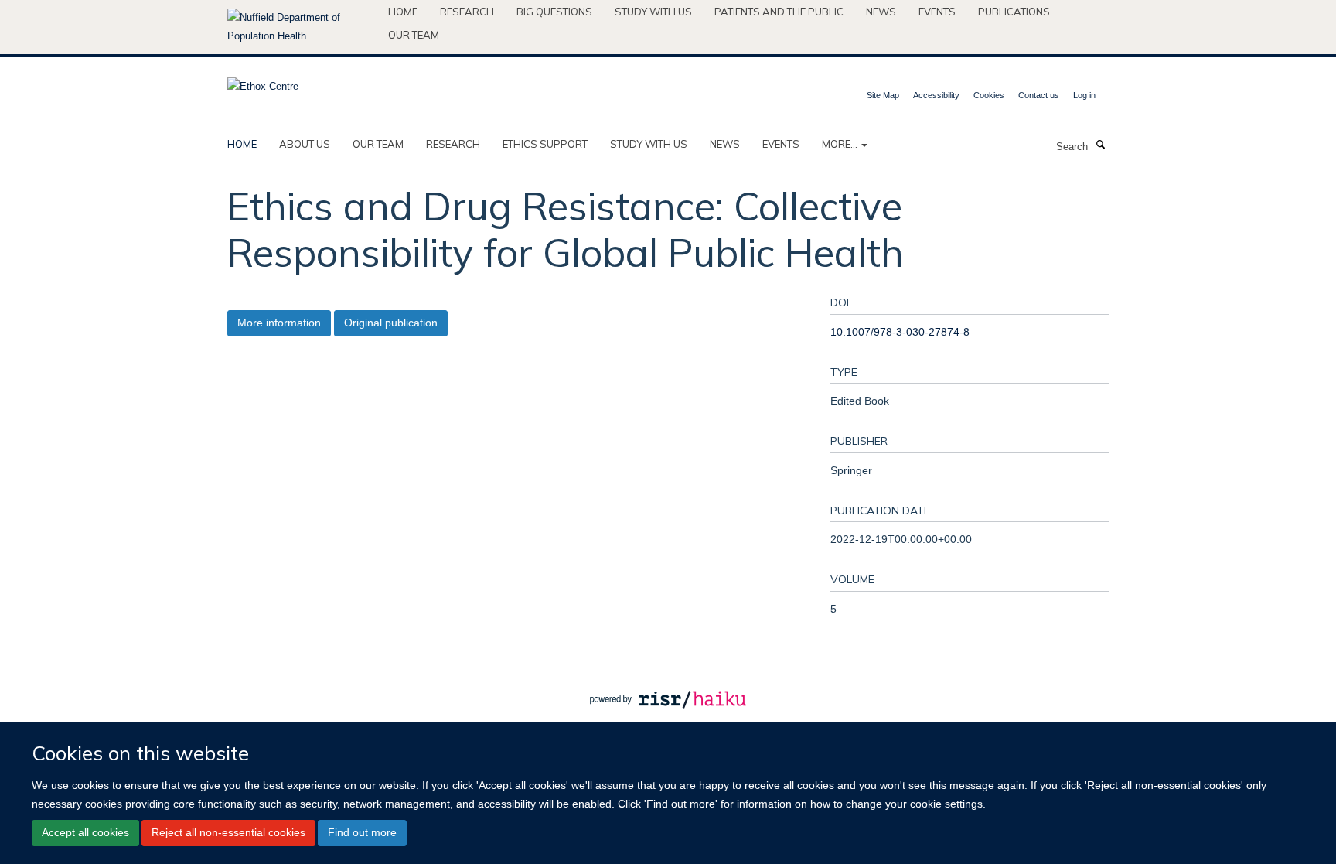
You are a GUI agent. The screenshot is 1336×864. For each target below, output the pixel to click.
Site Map (883, 95)
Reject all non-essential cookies (228, 833)
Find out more (362, 833)
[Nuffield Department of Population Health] (302, 27)
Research (467, 11)
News (881, 11)
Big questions (554, 11)
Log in (1084, 95)
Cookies (988, 95)
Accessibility (936, 95)
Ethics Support (545, 144)
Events (937, 11)
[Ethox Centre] (262, 81)
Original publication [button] (391, 322)
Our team (413, 35)
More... (841, 144)
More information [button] (279, 322)
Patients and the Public (779, 11)
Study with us (653, 11)
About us (304, 144)
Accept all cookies (85, 833)
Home (403, 11)
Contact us (1038, 95)
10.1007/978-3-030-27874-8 (900, 332)
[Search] (1100, 145)
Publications (1014, 11)
